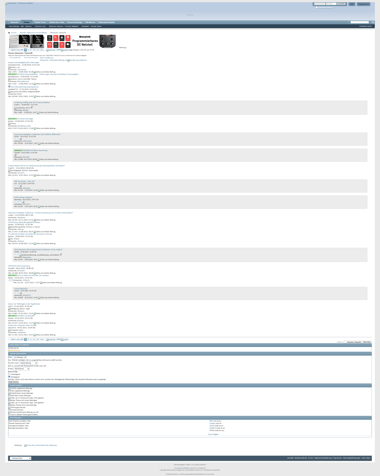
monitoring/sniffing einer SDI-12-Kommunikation (32, 102)
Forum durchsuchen (31, 57)
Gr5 (15, 184)
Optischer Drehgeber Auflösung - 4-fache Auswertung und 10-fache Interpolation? (40, 213)
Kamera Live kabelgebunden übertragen (23, 63)
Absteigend (14, 377)
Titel (41, 58)
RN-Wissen (90, 22)
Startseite (14, 22)
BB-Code (213, 421)
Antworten (44, 60)
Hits (51, 60)
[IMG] (212, 426)
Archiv (310, 458)
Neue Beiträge (14, 26)
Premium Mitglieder (72, 26)
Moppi (10, 318)
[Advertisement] (40, 1)
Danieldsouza (13, 77)
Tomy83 (17, 153)
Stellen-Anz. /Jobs (56, 22)
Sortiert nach (13, 363)
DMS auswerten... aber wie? (24, 181)
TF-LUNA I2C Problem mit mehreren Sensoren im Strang (30, 234)
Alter (10, 357)
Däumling (17, 200)
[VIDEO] (213, 428)
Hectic (10, 278)
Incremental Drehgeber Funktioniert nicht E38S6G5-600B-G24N (37, 134)
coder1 (11, 215)
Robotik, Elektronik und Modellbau (33, 33)
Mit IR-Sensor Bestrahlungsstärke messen (24, 222)
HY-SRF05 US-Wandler (26, 316)
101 (41, 50)
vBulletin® (186, 468)
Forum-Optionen (15, 57)
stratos (11, 225)
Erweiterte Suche (366, 26)
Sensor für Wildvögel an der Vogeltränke (24, 304)
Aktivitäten (85, 26)
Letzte (59, 50)
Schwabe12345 (14, 65)
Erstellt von (49, 58)
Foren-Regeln (213, 434)
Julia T (10, 306)
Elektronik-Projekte (106, 22)
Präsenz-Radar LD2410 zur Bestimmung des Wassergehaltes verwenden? (36, 166)
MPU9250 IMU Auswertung (19, 266)
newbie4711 (13, 89)
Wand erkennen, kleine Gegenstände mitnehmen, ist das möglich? (38, 250)
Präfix (10, 369)
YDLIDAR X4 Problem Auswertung (35, 150)
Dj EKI (16, 136)
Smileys (212, 423)
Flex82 (16, 252)
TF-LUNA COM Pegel (25, 119)
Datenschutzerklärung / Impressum (328, 458)
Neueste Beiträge (75, 22)
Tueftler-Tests (40, 22)
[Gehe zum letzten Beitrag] (44, 72)
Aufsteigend (15, 374)
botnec (11, 121)
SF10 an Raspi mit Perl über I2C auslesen (33, 275)
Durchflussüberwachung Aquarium (25, 87)
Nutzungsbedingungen (352, 458)
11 (34, 50)
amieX (16, 291)
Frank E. (17, 105)
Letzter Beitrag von (60, 60)
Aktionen (28, 26)
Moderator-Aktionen (56, 26)
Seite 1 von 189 (17, 50)
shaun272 (12, 328)
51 (38, 50)
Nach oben (367, 342)
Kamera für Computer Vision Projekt (22, 325)
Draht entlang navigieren (23, 197)
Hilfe (352, 4)
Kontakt (291, 458)
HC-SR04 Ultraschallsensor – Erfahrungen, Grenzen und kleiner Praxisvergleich (48, 74)
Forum (26, 22)
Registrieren (363, 4)
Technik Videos (96, 26)
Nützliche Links (40, 26)
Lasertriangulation (20, 289)
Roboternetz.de (301, 458)
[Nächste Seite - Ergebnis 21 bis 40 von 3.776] (51, 49)
